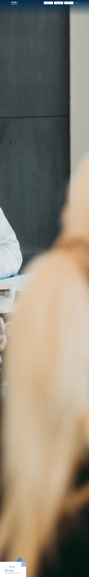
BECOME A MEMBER (58, 2)
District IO (47, 2)
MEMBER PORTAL (68, 2)
